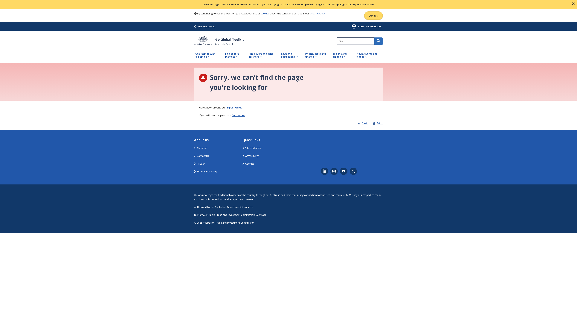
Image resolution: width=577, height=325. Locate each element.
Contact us (238, 115)
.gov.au (206, 26)
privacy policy (317, 13)
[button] (573, 3)
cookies (265, 13)
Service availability (207, 171)
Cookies (249, 163)
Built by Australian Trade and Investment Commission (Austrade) (230, 215)
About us (202, 148)
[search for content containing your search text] (378, 41)
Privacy (201, 163)
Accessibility (252, 156)
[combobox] (355, 41)
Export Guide (234, 107)
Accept (373, 15)
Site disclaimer (253, 148)
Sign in (362, 26)
